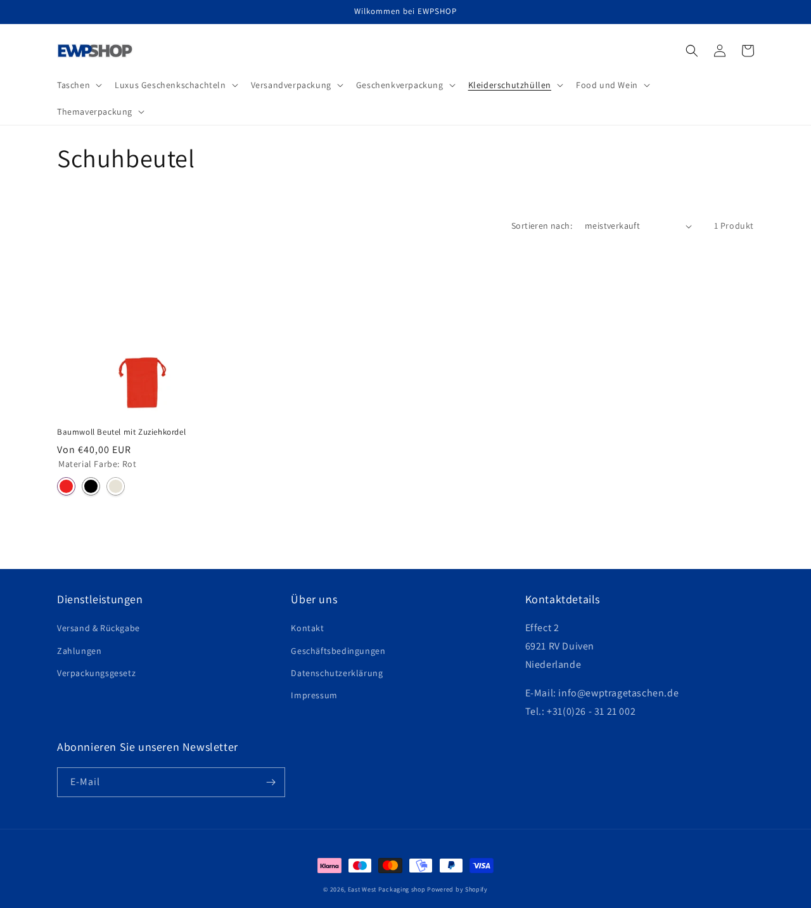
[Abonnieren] (270, 782)
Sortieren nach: (541, 225)
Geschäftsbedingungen (338, 650)
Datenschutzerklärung (337, 673)
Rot (66, 486)
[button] (78, 85)
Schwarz (91, 486)
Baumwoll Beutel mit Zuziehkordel (121, 432)
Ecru (115, 486)
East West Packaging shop (387, 889)
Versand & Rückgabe (98, 628)
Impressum (314, 695)
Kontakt (307, 628)
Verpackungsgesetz (96, 673)
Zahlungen (79, 650)
